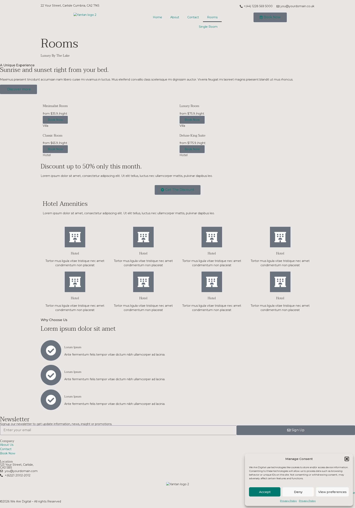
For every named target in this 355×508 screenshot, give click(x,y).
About (174, 17)
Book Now (55, 120)
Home (157, 17)
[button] (347, 459)
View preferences (332, 492)
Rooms (212, 17)
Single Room (208, 27)
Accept (265, 492)
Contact (193, 17)
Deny (298, 492)
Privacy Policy (288, 500)
